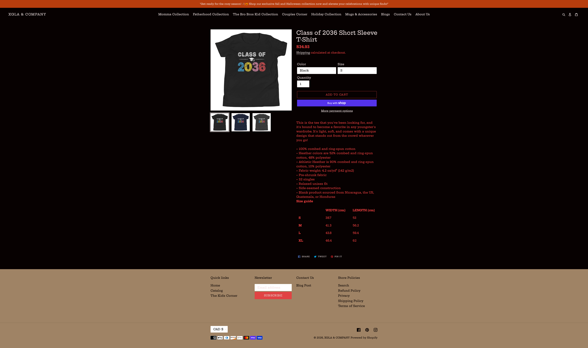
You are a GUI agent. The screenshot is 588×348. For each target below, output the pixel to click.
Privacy (344, 295)
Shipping (303, 52)
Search (343, 285)
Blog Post (303, 285)
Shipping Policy (350, 301)
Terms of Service (351, 306)
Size (341, 64)
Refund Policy (349, 290)
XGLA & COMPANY (27, 14)
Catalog (217, 290)
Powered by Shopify (364, 337)
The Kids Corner (224, 295)
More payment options (337, 110)
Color (301, 64)
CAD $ (218, 329)
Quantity (304, 77)
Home (215, 285)
